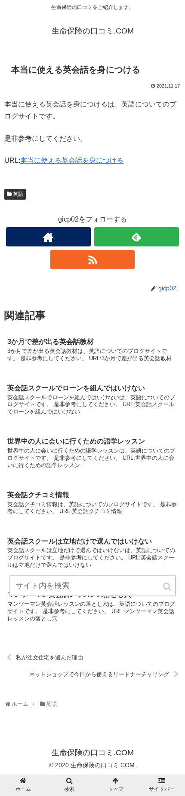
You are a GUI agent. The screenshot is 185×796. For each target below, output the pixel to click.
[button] (168, 586)
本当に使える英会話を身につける (71, 160)
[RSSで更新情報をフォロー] (92, 259)
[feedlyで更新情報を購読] (136, 236)
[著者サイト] (48, 236)
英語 (18, 194)
